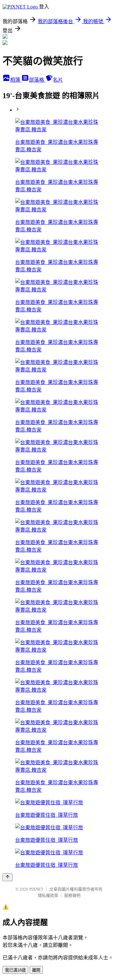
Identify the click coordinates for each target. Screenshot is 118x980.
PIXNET (36, 889)
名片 (58, 80)
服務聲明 (72, 895)
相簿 (15, 80)
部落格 (37, 80)
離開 (36, 970)
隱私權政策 (48, 895)
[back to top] (8, 877)
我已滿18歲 (15, 970)
